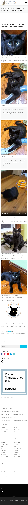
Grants (2, 473)
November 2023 (4, 436)
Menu (26, 2)
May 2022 (3, 446)
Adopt (9, 331)
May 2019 (3, 463)
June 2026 (3, 427)
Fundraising (16, 471)
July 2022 (16, 444)
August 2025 (3, 431)
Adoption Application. (5, 325)
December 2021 (17, 448)
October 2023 (17, 436)
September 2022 (4, 444)
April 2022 (16, 446)
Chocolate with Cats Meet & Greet (8, 417)
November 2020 (4, 456)
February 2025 (17, 431)
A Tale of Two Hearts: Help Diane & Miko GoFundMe (12, 414)
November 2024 (17, 433)
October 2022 (17, 442)
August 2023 (16, 438)
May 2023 (3, 442)
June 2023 (16, 440)
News (15, 473)
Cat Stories (3, 471)
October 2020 (17, 456)
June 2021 (16, 450)
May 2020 (3, 458)
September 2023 (4, 438)
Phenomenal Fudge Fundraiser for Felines (10, 411)
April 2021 (16, 452)
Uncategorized (17, 476)
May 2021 (3, 452)
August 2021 (3, 450)
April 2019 (16, 463)
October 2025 (17, 429)
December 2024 (4, 433)
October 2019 (17, 460)
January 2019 (3, 465)
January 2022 (3, 448)
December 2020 (17, 454)
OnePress (22, 500)
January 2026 (16, 427)
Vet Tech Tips (4, 478)
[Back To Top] (14, 497)
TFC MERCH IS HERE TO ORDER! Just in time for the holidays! (14, 420)
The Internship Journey (5, 476)
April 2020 (16, 458)
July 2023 (3, 440)
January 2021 (3, 454)
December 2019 (4, 460)
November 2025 (4, 429)
